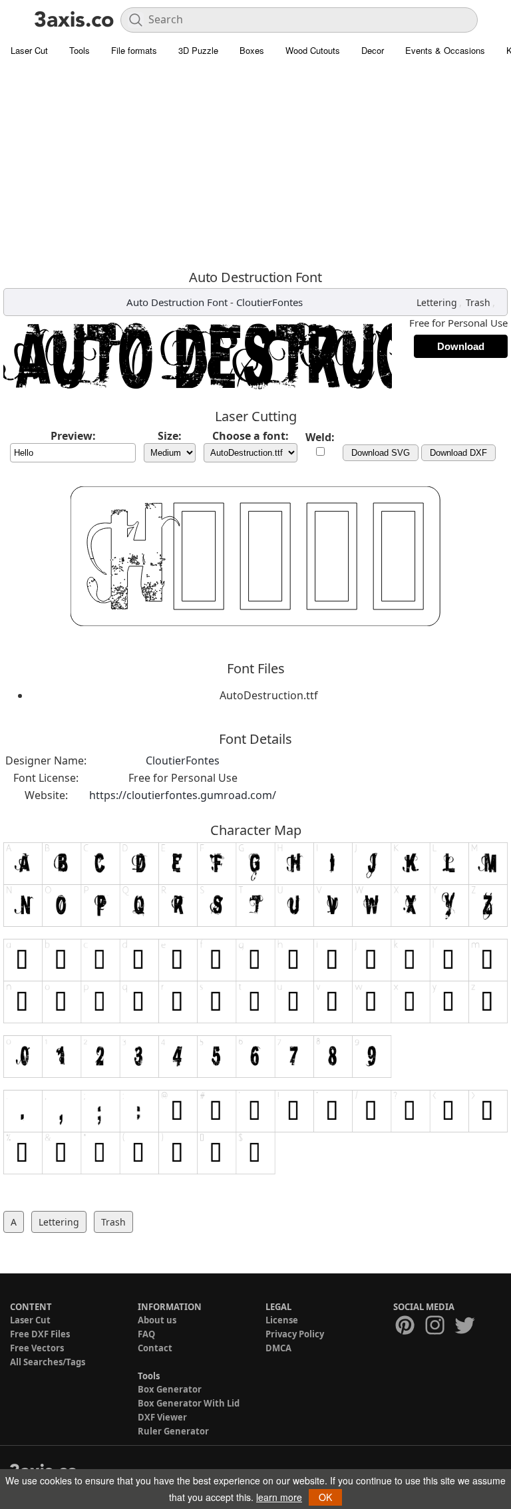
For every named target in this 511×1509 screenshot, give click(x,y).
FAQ (146, 1334)
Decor (372, 50)
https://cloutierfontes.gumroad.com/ (182, 795)
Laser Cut (29, 50)
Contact (155, 1348)
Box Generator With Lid (189, 1403)
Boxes (252, 50)
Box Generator (170, 1389)
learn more (279, 1497)
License (281, 1320)
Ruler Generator (173, 1431)
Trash (478, 302)
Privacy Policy (294, 1334)
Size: (170, 435)
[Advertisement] (255, 163)
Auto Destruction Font (177, 302)
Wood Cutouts (312, 50)
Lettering (437, 302)
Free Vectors (37, 1348)
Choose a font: (250, 435)
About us (157, 1320)
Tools (79, 50)
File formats (134, 50)
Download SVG (380, 453)
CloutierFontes (269, 302)
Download (460, 346)
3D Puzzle (198, 50)
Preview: (73, 435)
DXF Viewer (162, 1417)
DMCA (278, 1348)
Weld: (320, 437)
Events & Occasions (445, 50)
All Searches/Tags (47, 1362)
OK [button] (325, 1497)
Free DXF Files (40, 1334)
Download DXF (458, 453)
